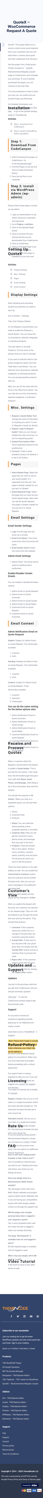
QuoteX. (14, 1093)
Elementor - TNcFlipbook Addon (15, 1419)
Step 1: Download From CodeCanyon (23, 125)
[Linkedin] (24, 1316)
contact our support (27, 1084)
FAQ (4, 1433)
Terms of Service (29, 1479)
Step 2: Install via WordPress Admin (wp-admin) (25, 132)
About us (6, 1348)
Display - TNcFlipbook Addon (14, 1406)
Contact (5, 1441)
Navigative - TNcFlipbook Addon (16, 1375)
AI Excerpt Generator (10, 1367)
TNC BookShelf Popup (11, 1363)
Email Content (19, 287)
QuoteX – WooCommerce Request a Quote (20, 1384)
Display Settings (20, 270)
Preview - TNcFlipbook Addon (14, 1410)
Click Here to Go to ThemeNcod (21, 1032)
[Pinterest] (38, 1316)
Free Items (23, 1348)
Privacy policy (8, 1446)
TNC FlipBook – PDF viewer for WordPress (20, 1379)
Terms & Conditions (10, 1454)
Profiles (14, 1348)
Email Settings (20, 283)
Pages (16, 278)
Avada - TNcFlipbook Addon (14, 1402)
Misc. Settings (19, 274)
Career (32, 1348)
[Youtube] (31, 1316)
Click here (12, 997)
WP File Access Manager (12, 1371)
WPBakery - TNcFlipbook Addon (15, 1415)
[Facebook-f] (11, 1316)
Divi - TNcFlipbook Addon (13, 1398)
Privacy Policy (13, 1479)
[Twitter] (18, 1316)
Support (5, 1437)
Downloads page (24, 164)
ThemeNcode (29, 1471)
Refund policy (8, 1450)
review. (27, 1142)
